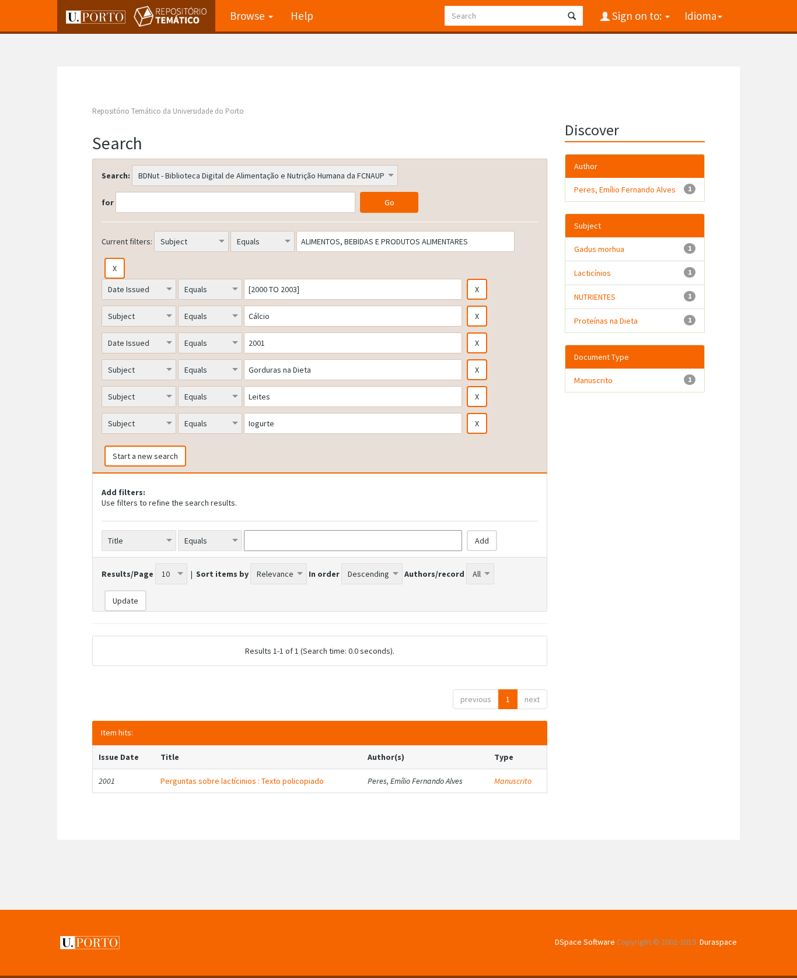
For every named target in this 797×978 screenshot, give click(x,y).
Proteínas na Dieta (606, 321)
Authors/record (434, 574)
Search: (116, 175)
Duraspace (718, 942)
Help (302, 16)
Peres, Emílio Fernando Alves (625, 189)
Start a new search (145, 456)
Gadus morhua (599, 249)
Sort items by (222, 574)
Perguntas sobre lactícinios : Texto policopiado (242, 781)
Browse (248, 16)
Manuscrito (513, 781)
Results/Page (127, 574)
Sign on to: (637, 16)
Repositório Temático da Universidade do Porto (168, 111)
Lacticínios (592, 273)
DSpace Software (585, 942)
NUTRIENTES (595, 297)
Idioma (700, 16)
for (108, 202)
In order (324, 574)
